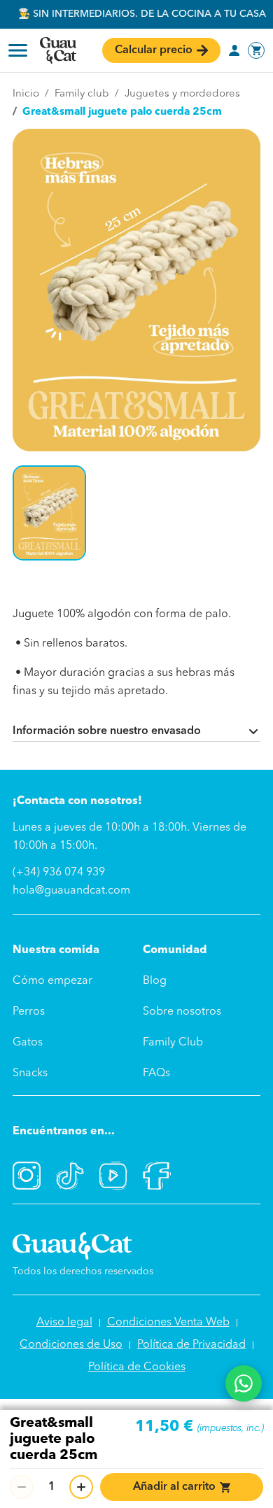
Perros (29, 1011)
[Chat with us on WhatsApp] (243, 1383)
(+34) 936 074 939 (59, 872)
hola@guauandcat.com (71, 890)
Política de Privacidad (191, 1345)
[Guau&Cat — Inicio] (58, 50)
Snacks (30, 1073)
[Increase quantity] (81, 1487)
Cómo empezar (52, 981)
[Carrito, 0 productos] (256, 50)
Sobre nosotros (182, 1011)
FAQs (156, 1073)
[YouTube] (113, 1176)
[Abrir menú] (17, 50)
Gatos (28, 1042)
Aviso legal (64, 1322)
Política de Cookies (137, 1367)
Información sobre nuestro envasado (107, 731)
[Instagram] (27, 1176)
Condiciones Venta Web (168, 1322)
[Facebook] (157, 1176)
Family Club (173, 1042)
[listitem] (49, 513)
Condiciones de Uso (71, 1345)
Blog (155, 981)
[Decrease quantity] (22, 1487)
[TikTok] (70, 1176)
